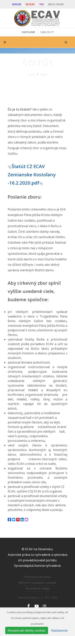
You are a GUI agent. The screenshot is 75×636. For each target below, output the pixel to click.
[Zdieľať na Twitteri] (13, 519)
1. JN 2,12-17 (46, 32)
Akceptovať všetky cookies (27, 630)
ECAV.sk (16, 4)
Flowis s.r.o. (36, 597)
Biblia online (56, 4)
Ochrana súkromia (37, 577)
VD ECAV (30, 4)
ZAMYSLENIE (28, 32)
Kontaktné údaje (37, 588)
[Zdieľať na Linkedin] (22, 519)
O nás (31, 74)
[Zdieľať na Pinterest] (18, 519)
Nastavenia (59, 630)
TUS (41, 4)
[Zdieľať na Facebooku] (9, 519)
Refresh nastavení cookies (38, 583)
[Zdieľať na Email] (26, 519)
